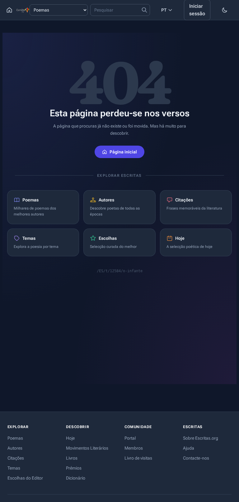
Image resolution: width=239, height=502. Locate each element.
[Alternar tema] (225, 10)
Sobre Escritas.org (200, 438)
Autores (14, 448)
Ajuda (188, 448)
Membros (133, 448)
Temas (13, 468)
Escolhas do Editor (25, 477)
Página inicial (123, 151)
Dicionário (75, 477)
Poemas (15, 438)
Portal (130, 438)
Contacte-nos (196, 458)
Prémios (74, 468)
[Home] (9, 10)
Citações (15, 458)
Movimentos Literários (87, 448)
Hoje (70, 438)
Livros (71, 458)
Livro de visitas (138, 458)
